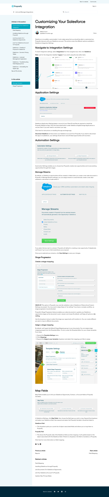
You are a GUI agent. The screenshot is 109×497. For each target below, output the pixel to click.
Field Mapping (93, 453)
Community (93, 1)
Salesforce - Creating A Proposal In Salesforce (19, 48)
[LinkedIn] (40, 444)
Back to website (84, 1)
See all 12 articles (17, 71)
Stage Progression (18, 86)
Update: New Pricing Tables (43, 476)
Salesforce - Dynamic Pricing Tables (20, 53)
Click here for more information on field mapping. (49, 440)
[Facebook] (36, 444)
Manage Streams (17, 83)
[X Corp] (38, 444)
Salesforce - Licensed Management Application (20, 58)
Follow (95, 33)
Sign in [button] (94, 6)
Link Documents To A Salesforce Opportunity (48, 469)
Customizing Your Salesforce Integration (20, 26)
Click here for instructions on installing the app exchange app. (53, 130)
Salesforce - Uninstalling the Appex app (20, 67)
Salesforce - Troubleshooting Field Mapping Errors (20, 62)
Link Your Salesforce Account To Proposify (47, 472)
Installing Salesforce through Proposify (46, 466)
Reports (37, 453)
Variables (38, 396)
